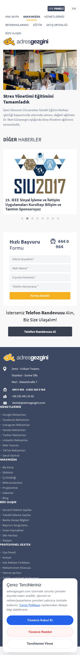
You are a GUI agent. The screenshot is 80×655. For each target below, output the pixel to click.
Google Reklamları (14, 415)
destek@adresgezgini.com (28, 403)
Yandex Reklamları (14, 430)
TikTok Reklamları (13, 450)
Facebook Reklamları (15, 420)
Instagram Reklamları (16, 425)
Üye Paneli (9, 552)
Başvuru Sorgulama (15, 525)
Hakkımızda (31, 16)
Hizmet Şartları (11, 573)
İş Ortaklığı (9, 477)
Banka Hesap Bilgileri (15, 520)
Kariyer (7, 557)
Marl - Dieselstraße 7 (24, 382)
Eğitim (37, 25)
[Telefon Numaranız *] (40, 286)
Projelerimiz (10, 488)
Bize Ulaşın (13, 33)
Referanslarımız (17, 25)
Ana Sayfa (12, 16)
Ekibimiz (7, 472)
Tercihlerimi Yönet (40, 643)
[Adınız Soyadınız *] (40, 259)
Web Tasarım (10, 445)
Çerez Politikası (29, 605)
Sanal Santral (10, 455)
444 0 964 (62, 244)
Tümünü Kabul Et (40, 620)
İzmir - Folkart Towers (25, 369)
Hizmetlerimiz (54, 16)
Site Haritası (9, 535)
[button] (22, 218)
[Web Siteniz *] (40, 268)
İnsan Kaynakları (13, 530)
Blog (5, 498)
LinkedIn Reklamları (15, 440)
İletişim (7, 540)
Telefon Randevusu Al (40, 331)
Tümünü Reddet (40, 632)
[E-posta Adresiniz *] (40, 277)
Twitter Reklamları (14, 435)
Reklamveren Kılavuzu (16, 568)
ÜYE (56, 8)
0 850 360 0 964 (35, 389)
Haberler (8, 493)
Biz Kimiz (8, 467)
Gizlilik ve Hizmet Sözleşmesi (20, 578)
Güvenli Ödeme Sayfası (17, 510)
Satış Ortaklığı (57, 25)
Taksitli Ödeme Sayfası (16, 515)
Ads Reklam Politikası (16, 562)
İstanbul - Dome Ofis (25, 375)
